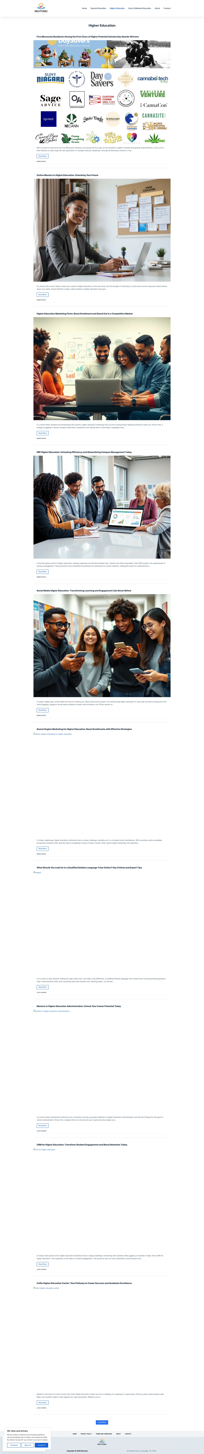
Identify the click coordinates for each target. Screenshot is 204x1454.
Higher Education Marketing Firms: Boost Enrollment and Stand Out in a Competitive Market (85, 313)
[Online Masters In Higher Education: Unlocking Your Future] (102, 230)
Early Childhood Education (139, 8)
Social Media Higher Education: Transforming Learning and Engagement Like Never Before (84, 590)
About (157, 8)
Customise (14, 1445)
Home (84, 8)
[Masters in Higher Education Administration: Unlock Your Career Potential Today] (102, 1061)
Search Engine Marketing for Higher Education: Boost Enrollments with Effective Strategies (84, 729)
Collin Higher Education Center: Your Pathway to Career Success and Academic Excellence (84, 1283)
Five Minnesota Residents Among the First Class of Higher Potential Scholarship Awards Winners (88, 36)
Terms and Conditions (104, 1434)
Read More (43, 156)
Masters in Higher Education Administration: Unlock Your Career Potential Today (79, 1006)
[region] (27, 1438)
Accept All (41, 1445)
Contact (167, 8)
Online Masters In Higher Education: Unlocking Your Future (67, 175)
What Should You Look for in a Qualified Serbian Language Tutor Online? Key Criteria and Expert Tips (89, 867)
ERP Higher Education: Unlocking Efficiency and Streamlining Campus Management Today (84, 452)
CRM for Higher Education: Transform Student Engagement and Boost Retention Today (82, 1144)
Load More (102, 1422)
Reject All (28, 1445)
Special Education (98, 8)
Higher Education (117, 8)
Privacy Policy (86, 1434)
